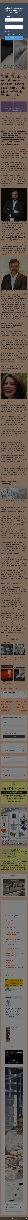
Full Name (7, 16)
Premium (8, 31)
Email (6, 24)
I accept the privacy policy (15, 34)
